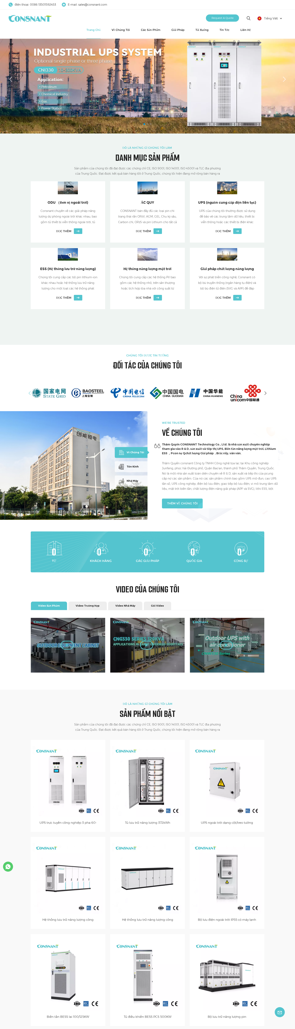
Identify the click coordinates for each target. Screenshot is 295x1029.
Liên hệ (245, 29)
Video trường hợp (88, 605)
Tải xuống (202, 29)
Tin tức (224, 29)
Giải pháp (177, 29)
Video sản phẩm (49, 605)
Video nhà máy (125, 605)
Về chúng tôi (121, 29)
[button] (144, 124)
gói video (157, 605)
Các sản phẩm (150, 29)
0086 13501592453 (43, 4)
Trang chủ (93, 29)
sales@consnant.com (92, 4)
